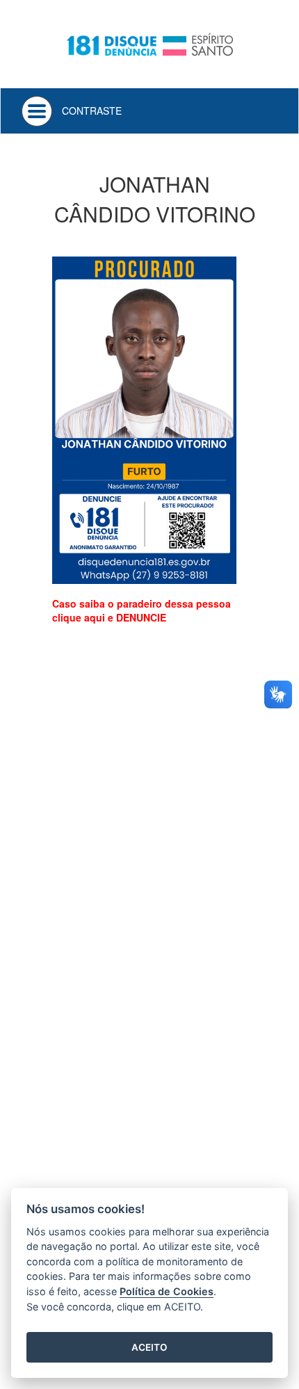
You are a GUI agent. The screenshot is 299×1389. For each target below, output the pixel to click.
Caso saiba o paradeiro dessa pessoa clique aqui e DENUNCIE (141, 610)
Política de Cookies (166, 1291)
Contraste (92, 110)
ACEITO (149, 1347)
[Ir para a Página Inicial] (149, 42)
